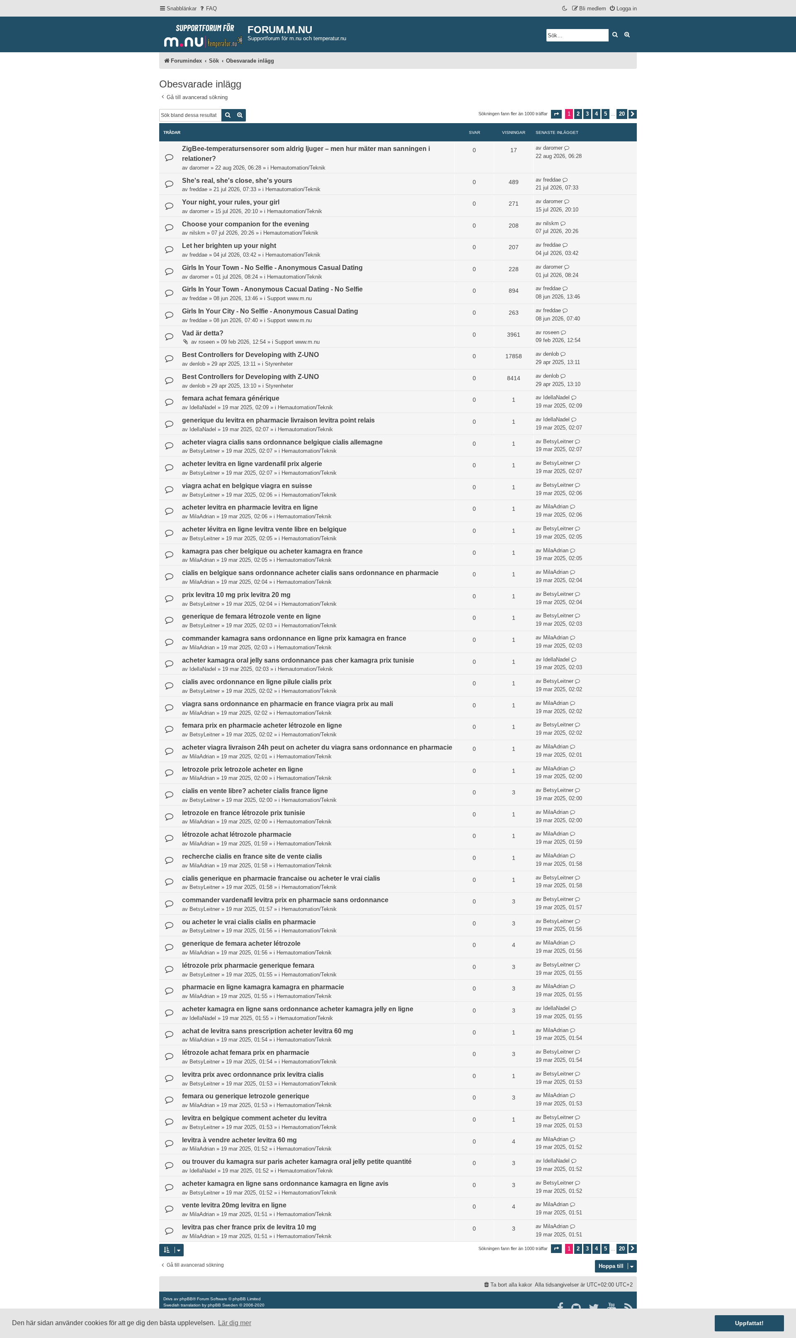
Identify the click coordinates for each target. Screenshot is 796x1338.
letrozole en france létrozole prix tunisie (243, 812)
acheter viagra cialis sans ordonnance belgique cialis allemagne (282, 442)
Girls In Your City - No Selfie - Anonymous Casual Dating (270, 311)
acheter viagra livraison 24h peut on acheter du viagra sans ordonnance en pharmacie (317, 747)
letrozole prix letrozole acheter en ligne (242, 769)
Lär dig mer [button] (234, 1322)
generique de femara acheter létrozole (241, 943)
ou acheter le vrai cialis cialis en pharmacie (249, 921)
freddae (198, 189)
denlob (197, 364)
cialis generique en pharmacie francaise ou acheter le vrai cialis (281, 878)
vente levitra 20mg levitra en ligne (234, 1205)
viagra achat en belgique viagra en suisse (247, 485)
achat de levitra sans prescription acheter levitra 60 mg (267, 1030)
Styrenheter (279, 364)
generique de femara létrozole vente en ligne (251, 616)
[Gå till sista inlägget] (567, 148)
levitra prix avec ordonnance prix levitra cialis (253, 1074)
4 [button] (596, 114)
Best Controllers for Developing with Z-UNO (250, 354)
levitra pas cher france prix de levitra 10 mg (249, 1227)
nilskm (197, 233)
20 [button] (622, 114)
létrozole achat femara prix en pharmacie (245, 1052)
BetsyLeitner (204, 451)
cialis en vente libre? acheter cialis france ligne (255, 790)
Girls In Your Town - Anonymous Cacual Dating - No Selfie (272, 289)
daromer (199, 168)
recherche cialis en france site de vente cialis (252, 856)
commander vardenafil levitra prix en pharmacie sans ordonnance (285, 899)
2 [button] (578, 114)
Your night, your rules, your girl (230, 202)
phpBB (186, 1299)
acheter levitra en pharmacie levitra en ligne (250, 507)
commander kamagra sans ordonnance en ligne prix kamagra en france (294, 638)
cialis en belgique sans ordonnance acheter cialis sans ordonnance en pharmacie (310, 572)
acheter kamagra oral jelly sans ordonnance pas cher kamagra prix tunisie (298, 660)
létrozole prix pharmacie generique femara (248, 965)
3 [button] (587, 114)
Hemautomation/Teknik (297, 168)
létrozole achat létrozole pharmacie (236, 834)
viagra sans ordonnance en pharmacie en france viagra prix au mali (287, 703)
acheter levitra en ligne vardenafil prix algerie (252, 463)
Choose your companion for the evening (245, 224)
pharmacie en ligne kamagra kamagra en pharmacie (263, 987)
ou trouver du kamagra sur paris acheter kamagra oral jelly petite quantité (297, 1161)
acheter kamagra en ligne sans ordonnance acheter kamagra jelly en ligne (297, 1009)
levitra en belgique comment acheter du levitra (254, 1118)
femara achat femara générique (230, 398)
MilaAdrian (202, 516)
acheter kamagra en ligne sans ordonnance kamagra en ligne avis (285, 1183)
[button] (556, 114)
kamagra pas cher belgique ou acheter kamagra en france (272, 551)
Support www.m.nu (289, 298)
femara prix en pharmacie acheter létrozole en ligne (262, 725)
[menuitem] (208, 8)
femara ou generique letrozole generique (245, 1096)
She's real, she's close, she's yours (237, 180)
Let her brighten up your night (229, 245)
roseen (207, 342)
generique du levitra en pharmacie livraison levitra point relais (278, 420)
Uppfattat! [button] (749, 1323)
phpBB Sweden (223, 1305)
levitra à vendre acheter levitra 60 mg (239, 1140)
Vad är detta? (202, 333)
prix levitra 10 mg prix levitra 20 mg (236, 594)
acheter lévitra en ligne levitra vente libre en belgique (264, 529)
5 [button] (605, 114)
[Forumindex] (203, 34)
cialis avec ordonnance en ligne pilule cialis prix (257, 681)
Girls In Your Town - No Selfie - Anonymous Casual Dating (272, 267)
